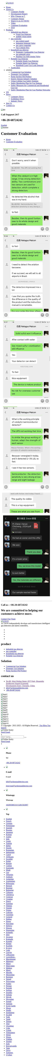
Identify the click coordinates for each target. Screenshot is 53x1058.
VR (7, 92)
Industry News (16, 101)
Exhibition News (17, 99)
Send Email (5, 732)
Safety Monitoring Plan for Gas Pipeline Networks (30, 90)
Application (15, 68)
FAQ (13, 28)
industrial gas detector (19, 32)
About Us (10, 9)
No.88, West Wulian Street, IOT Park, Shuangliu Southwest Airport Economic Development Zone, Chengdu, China (25, 683)
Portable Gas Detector (19, 59)
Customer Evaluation (19, 25)
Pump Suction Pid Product (21, 77)
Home (8, 7)
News (8, 94)
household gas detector (20, 50)
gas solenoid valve (23, 54)
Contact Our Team (8, 619)
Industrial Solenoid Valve (25, 43)
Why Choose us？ (18, 16)
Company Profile (17, 12)
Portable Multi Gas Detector (27, 63)
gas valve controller (23, 45)
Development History (19, 14)
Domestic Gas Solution (20, 74)
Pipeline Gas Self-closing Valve (28, 57)
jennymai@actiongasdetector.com (19, 786)
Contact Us (10, 105)
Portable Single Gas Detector (27, 61)
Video (13, 23)
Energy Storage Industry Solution (24, 79)
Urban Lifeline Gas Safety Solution (24, 81)
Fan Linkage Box (22, 48)
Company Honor (17, 19)
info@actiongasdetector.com (17, 688)
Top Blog (43, 725)
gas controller (16, 39)
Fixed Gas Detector (23, 34)
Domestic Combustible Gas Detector (30, 52)
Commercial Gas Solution (21, 72)
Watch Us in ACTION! (20, 21)
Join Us (9, 103)
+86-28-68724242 (13, 690)
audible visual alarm (23, 36)
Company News (17, 97)
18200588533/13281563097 (17, 805)
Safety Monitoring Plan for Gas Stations (26, 83)
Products (9, 30)
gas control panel (22, 41)
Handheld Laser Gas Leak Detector (29, 65)
